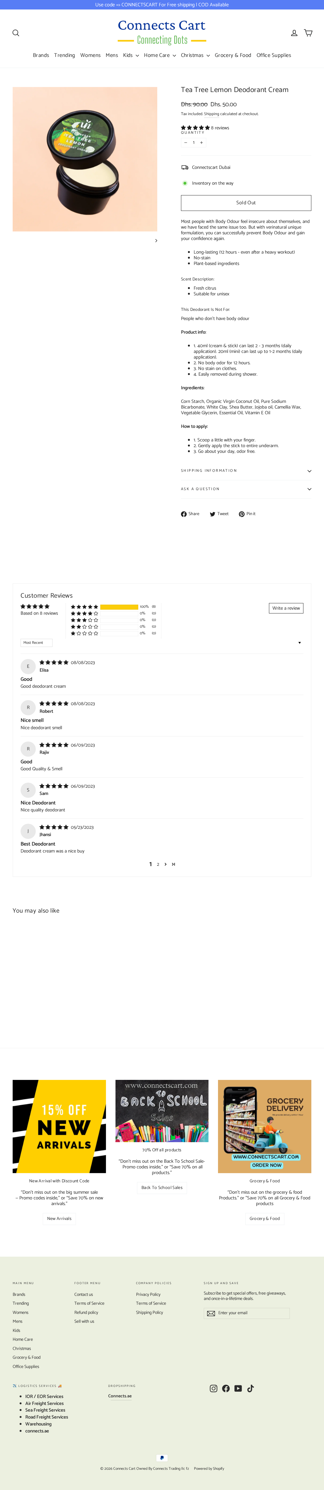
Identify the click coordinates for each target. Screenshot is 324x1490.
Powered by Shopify (209, 1469)
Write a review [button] (286, 608)
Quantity (193, 133)
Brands (41, 55)
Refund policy (86, 1312)
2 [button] (158, 864)
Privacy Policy (148, 1294)
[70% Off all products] (162, 1111)
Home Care (157, 55)
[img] (55, 663)
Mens (112, 55)
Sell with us (84, 1321)
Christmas (193, 55)
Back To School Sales (162, 1187)
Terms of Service (89, 1303)
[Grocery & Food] (264, 1126)
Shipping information (209, 471)
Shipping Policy (149, 1312)
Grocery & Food (233, 55)
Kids (128, 55)
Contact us (83, 1294)
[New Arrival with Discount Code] (59, 1126)
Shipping (211, 114)
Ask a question (200, 489)
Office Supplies (274, 55)
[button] (196, 128)
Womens (90, 55)
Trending (64, 55)
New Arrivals (59, 1218)
